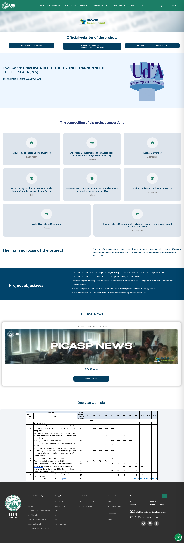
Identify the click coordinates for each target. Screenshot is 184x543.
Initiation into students (87, 502)
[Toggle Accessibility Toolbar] (178, 537)
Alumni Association (115, 506)
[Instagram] (143, 523)
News (132, 5)
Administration (33, 515)
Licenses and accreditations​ (40, 511)
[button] (31, 45)
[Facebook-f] (156, 523)
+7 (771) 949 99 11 (157, 504)
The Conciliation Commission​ (38, 528)
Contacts (145, 5)
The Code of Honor (85, 506)
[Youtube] (150, 523)
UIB (13, 514)
